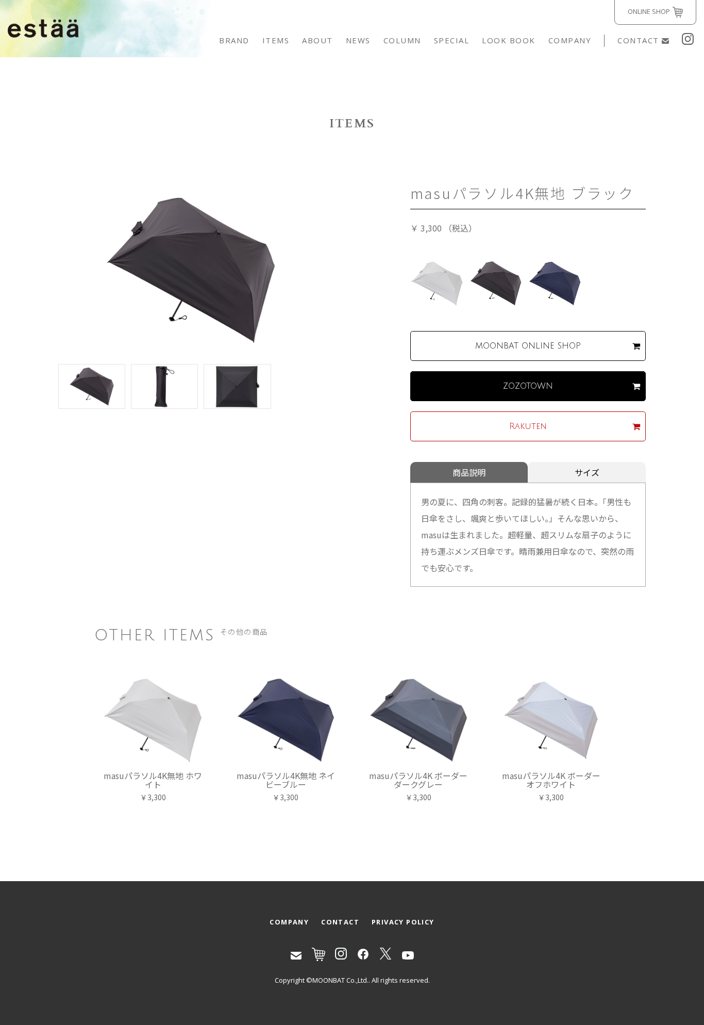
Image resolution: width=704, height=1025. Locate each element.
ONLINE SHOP (649, 11)
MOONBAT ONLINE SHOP (528, 346)
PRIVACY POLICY (403, 922)
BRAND (234, 40)
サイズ (587, 472)
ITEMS (276, 40)
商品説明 (468, 472)
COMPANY (570, 40)
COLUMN (402, 40)
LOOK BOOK (508, 40)
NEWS (358, 40)
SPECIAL (452, 40)
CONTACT (638, 40)
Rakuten (528, 426)
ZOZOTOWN (528, 386)
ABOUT (317, 40)
